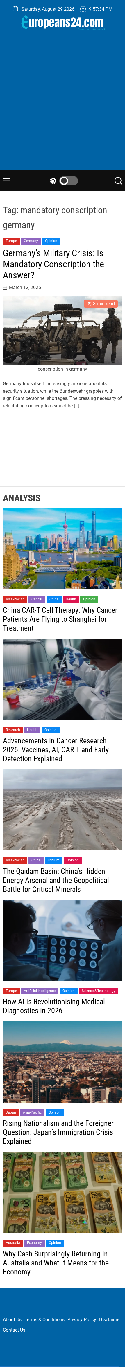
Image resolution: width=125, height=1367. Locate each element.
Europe (11, 241)
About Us (12, 1319)
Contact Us (14, 1330)
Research (13, 730)
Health (71, 599)
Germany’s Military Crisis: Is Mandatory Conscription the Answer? (53, 264)
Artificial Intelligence (40, 991)
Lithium (54, 860)
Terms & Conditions (44, 1319)
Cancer (36, 599)
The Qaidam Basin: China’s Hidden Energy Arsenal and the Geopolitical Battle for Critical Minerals (56, 880)
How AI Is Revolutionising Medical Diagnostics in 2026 (54, 1006)
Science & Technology (98, 991)
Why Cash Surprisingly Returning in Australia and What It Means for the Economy (56, 1262)
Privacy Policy (81, 1319)
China (54, 599)
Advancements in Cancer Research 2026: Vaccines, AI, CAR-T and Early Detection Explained (56, 749)
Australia (13, 1243)
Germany (31, 241)
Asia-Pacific (15, 599)
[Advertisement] (62, 105)
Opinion (51, 241)
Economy (34, 1243)
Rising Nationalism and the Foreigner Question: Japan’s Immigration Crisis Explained (58, 1132)
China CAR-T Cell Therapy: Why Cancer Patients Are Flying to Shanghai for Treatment (60, 619)
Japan (11, 1112)
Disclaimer (110, 1319)
